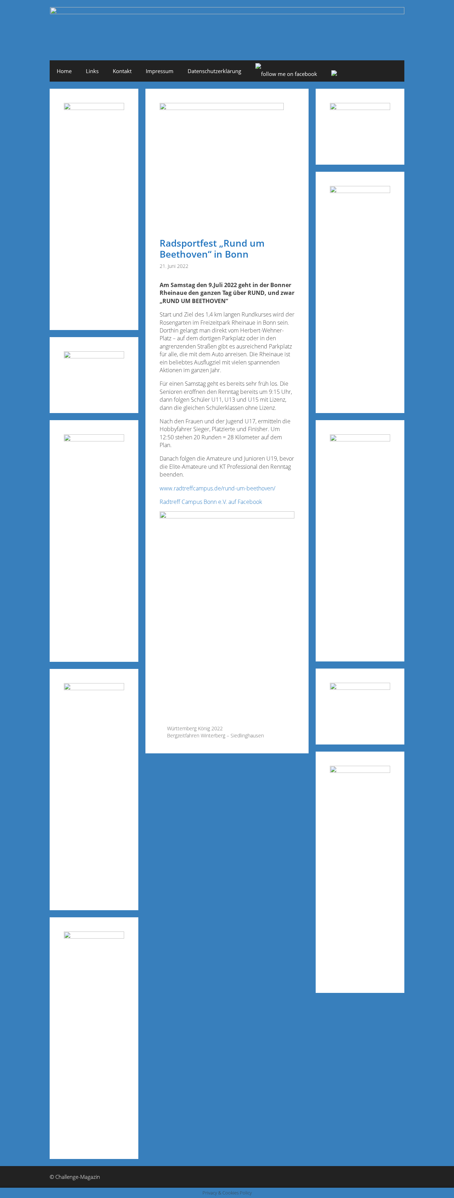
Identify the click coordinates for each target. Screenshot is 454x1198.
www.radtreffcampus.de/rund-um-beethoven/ (217, 488)
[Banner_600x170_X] (360, 191)
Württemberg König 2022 (195, 728)
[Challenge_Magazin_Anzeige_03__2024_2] (94, 108)
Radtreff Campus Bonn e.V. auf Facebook (212, 502)
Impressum (159, 71)
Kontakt (122, 71)
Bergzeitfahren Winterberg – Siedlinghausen (215, 735)
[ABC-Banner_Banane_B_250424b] (94, 688)
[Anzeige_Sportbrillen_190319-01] (94, 439)
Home (64, 71)
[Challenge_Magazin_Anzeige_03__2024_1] (360, 439)
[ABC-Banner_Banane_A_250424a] (360, 770)
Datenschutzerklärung (214, 71)
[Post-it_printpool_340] (94, 356)
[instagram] (334, 73)
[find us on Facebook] (286, 73)
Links (92, 71)
